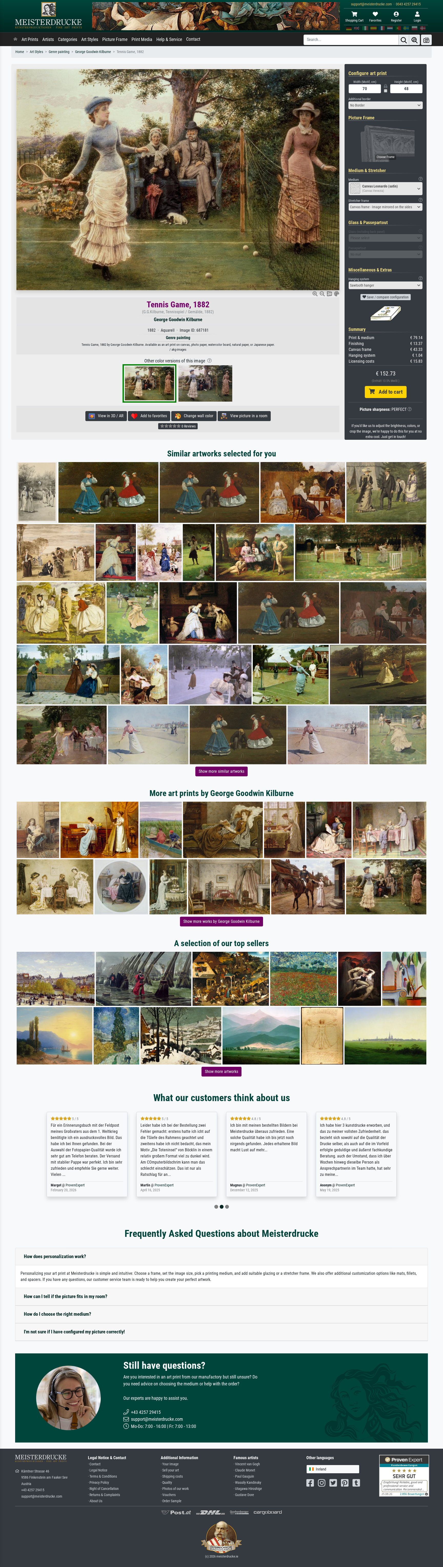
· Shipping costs (172, 1476)
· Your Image (170, 1464)
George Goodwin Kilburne (93, 52)
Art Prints (30, 39)
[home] (15, 39)
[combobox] (385, 105)
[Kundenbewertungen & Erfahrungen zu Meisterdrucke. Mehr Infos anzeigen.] (404, 1475)
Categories (67, 39)
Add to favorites (152, 415)
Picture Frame (114, 39)
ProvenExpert (76, 1185)
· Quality (166, 1482)
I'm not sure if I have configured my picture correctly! (74, 1332)
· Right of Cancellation (103, 1489)
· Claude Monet (244, 1470)
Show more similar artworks (221, 771)
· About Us (95, 1501)
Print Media (142, 39)
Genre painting (59, 52)
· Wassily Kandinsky (247, 1482)
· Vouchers (168, 1495)
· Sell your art (170, 1470)
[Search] (403, 40)
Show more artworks (221, 1071)
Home (19, 52)
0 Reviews (188, 426)
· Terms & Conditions (102, 1476)
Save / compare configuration (387, 297)
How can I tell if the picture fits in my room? (65, 1296)
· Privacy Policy (98, 1482)
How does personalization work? (55, 1256)
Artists (48, 39)
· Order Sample (171, 1501)
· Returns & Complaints (104, 1495)
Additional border (359, 99)
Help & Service (169, 39)
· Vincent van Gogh (247, 1464)
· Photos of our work (175, 1489)
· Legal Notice (97, 1470)
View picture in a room (247, 415)
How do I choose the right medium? (57, 1314)
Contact (193, 39)
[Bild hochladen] (426, 40)
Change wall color (197, 415)
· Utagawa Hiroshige (248, 1489)
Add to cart (388, 392)
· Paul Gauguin (244, 1476)
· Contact (94, 1464)
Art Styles (89, 39)
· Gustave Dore (244, 1495)
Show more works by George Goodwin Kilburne (221, 921)
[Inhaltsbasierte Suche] (414, 40)
